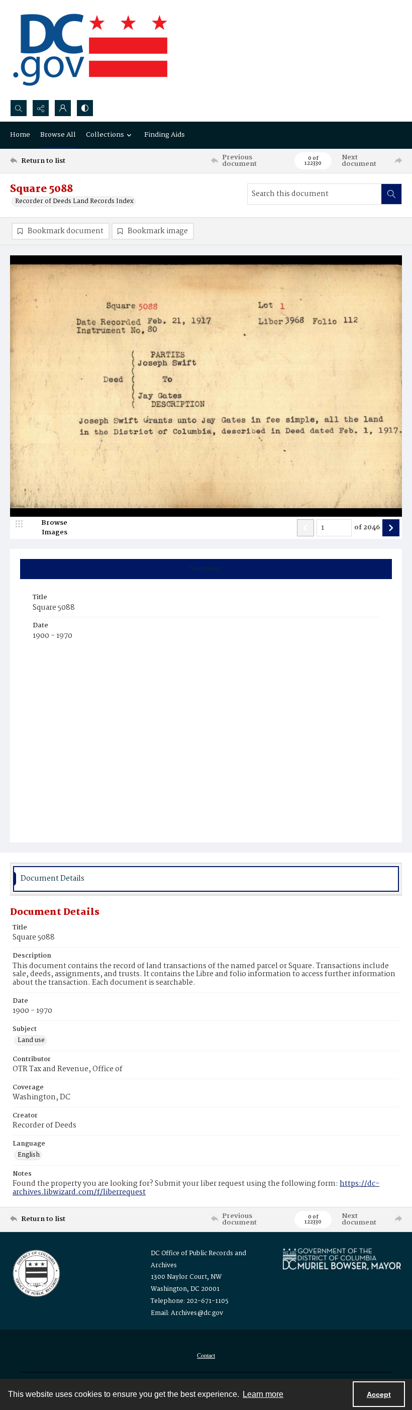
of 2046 (367, 528)
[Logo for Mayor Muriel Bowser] (341, 1259)
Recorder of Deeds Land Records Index (74, 202)
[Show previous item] (305, 527)
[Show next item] (390, 527)
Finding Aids (164, 134)
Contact (206, 1355)
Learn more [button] (263, 1394)
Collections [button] (105, 134)
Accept (379, 1394)
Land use (31, 1041)
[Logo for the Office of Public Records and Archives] (35, 1272)
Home (20, 134)
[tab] (206, 569)
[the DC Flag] (90, 50)
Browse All (58, 134)
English (29, 1155)
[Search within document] (391, 194)
